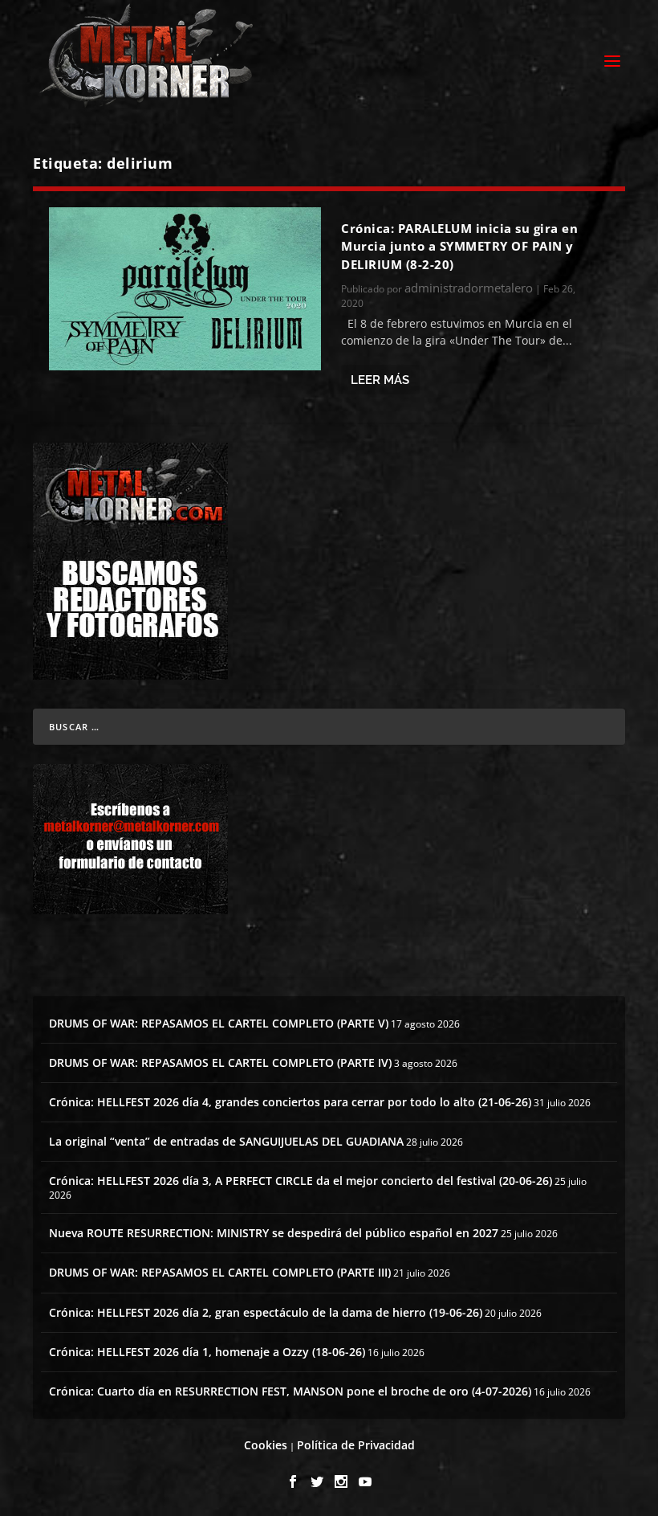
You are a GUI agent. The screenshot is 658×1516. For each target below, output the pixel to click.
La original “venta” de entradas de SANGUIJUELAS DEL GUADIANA (226, 1141)
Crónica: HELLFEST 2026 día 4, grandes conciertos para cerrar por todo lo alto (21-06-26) (290, 1101)
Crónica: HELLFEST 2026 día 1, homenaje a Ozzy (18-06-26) (207, 1351)
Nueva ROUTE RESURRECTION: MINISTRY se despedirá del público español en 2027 (273, 1232)
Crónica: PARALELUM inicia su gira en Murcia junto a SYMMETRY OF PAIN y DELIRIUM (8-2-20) (459, 246)
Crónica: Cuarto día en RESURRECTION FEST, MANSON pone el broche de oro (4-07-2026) (290, 1391)
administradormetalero (468, 288)
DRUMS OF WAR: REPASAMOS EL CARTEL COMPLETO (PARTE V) (218, 1023)
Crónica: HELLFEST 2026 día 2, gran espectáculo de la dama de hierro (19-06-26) (265, 1312)
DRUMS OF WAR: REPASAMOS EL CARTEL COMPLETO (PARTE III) (220, 1272)
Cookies (265, 1445)
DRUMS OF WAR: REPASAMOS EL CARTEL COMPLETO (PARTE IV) (220, 1062)
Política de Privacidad (356, 1445)
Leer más (380, 380)
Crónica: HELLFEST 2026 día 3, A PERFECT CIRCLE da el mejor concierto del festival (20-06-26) (300, 1180)
